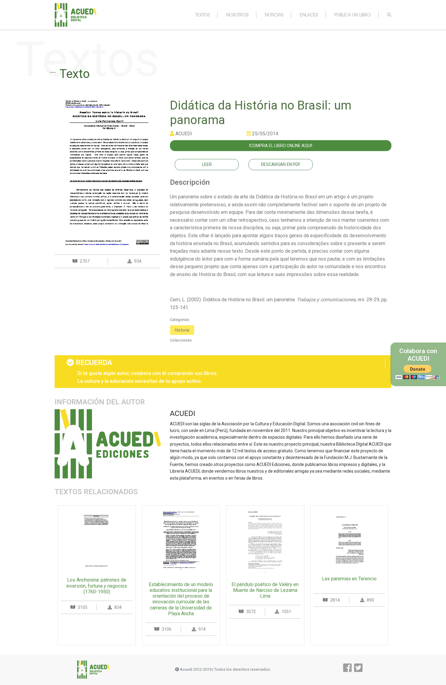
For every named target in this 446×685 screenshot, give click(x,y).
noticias (274, 15)
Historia (182, 330)
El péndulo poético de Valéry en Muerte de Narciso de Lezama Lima (265, 590)
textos (202, 15)
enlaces (309, 15)
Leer (207, 164)
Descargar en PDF (280, 164)
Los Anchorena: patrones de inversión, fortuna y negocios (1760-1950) (96, 585)
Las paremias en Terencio (349, 579)
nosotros (237, 15)
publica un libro (352, 15)
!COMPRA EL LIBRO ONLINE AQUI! (280, 145)
